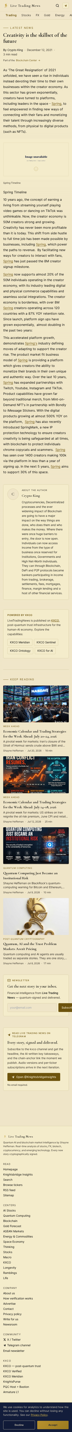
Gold (47, 15)
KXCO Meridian (20, 642)
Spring (56, 104)
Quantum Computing (16, 1215)
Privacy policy (12, 1314)
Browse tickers (12, 1185)
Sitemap (8, 1195)
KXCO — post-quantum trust (22, 1366)
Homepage (10, 1169)
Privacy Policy (39, 1414)
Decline (19, 1424)
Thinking (8, 1246)
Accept (52, 1424)
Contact (8, 1308)
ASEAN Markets (13, 1231)
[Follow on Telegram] (65, 5)
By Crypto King (13, 50)
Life (5, 1278)
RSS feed (9, 1190)
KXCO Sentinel (46, 642)
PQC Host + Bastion (16, 1386)
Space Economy (13, 1241)
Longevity (9, 1267)
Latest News (21, 27)
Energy (60, 15)
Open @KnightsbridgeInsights (36, 1077)
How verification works (18, 1298)
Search (7, 1179)
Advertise (9, 1303)
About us (9, 1293)
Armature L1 (11, 1392)
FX (37, 15)
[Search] (57, 5)
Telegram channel (18, 1345)
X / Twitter (14, 1339)
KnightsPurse (11, 1381)
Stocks (26, 15)
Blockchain (10, 1220)
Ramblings (10, 1272)
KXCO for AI (45, 650)
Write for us (10, 1319)
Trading (11, 15)
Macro (7, 1257)
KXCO (55, 620)
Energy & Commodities (18, 1236)
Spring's (31, 343)
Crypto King (31, 495)
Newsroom (10, 1324)
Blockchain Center (21, 60)
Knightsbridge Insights (18, 1174)
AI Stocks (9, 1210)
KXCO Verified (12, 1371)
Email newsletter (13, 1350)
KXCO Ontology (20, 650)
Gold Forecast (12, 1226)
